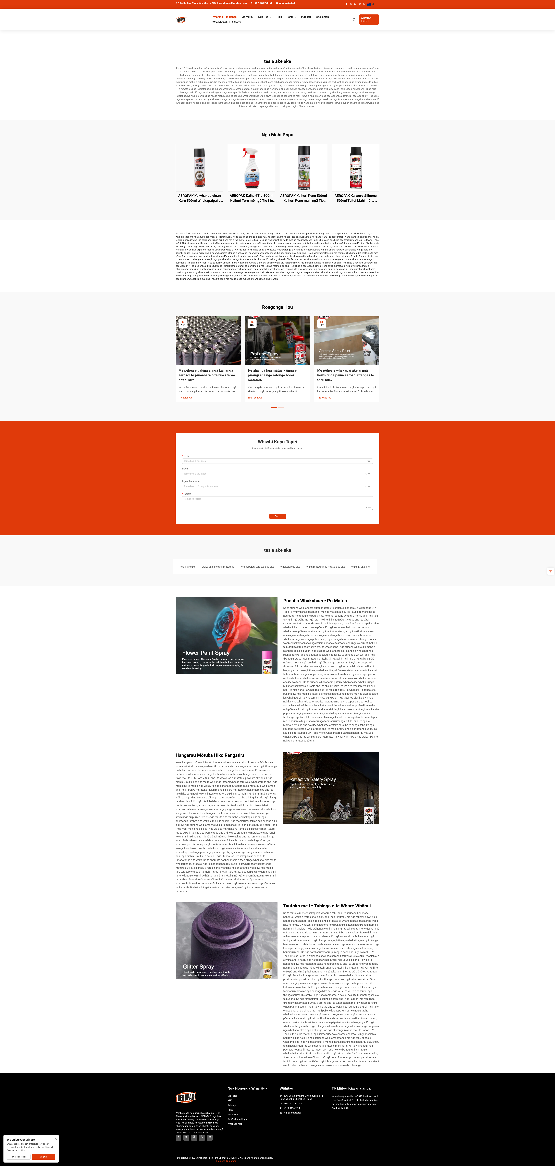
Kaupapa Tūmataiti (226, 1161)
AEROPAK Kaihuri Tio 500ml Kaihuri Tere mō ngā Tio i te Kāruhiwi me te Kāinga (251, 198)
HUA (230, 1100)
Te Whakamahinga (237, 1119)
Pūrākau (306, 16)
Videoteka (233, 1114)
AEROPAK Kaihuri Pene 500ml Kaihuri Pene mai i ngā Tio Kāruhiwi (303, 198)
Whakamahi (322, 16)
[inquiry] (550, 571)
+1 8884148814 (292, 1108)
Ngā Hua (263, 16)
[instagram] (355, 4)
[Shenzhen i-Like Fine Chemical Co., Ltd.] (191, 19)
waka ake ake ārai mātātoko (218, 566)
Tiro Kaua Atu (185, 397)
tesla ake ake (188, 566)
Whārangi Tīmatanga (224, 16)
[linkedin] (364, 4)
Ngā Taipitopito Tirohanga (199, 167)
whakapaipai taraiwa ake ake (257, 566)
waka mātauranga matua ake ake (325, 566)
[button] (274, 407)
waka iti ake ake (360, 566)
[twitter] (360, 4)
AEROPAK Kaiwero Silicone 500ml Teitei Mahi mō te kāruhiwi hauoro (355, 198)
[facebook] (346, 4)
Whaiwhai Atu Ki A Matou (227, 22)
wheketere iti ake (290, 566)
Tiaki (279, 16)
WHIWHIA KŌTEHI (366, 19)
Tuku (277, 516)
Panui (290, 16)
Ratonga (232, 1105)
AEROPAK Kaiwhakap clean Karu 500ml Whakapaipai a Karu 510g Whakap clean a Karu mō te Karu (199, 198)
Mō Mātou (247, 16)
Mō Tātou (232, 1095)
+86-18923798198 (263, 3)
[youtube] (351, 4)
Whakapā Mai (235, 1123)
